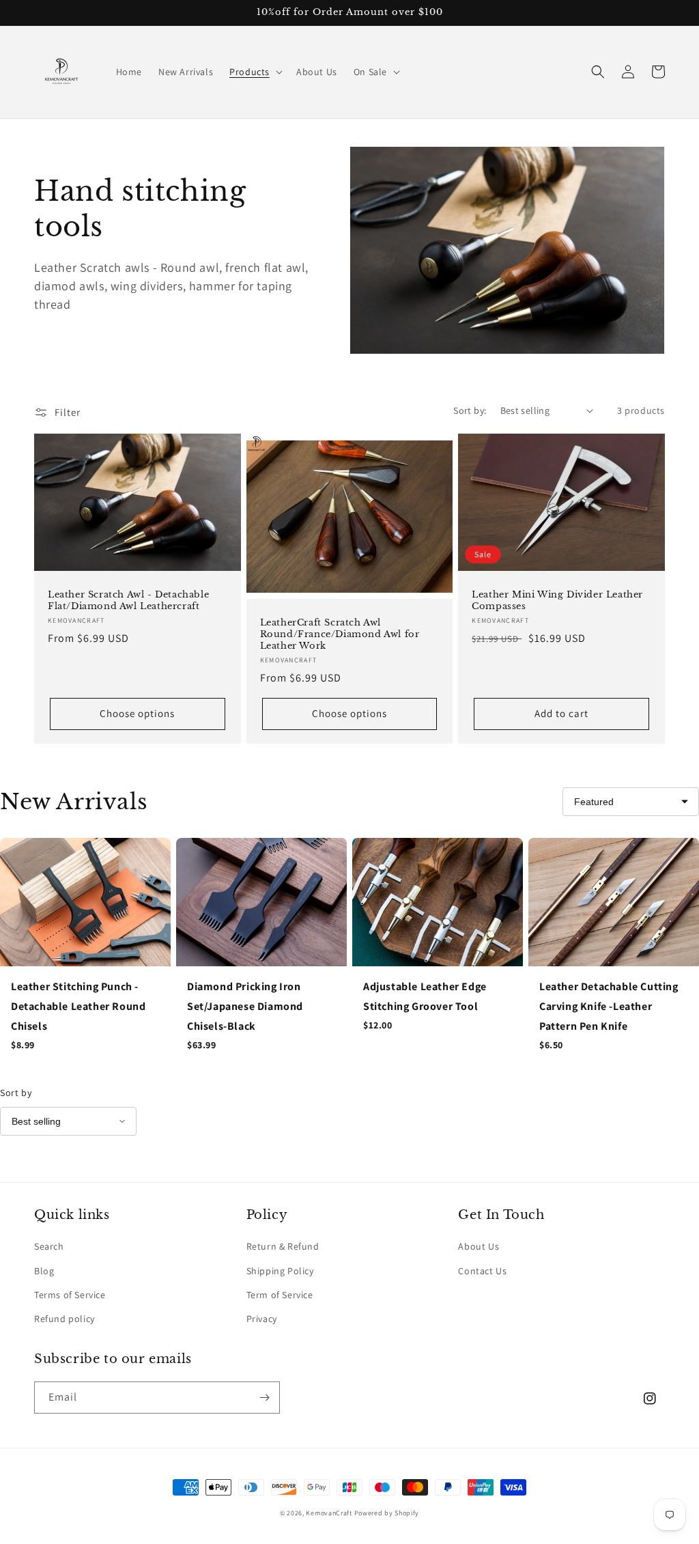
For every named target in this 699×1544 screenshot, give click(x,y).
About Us (478, 1246)
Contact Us (482, 1271)
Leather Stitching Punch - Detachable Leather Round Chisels (78, 1006)
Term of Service (279, 1295)
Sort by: (469, 410)
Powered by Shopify (387, 1512)
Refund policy (64, 1319)
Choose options (137, 713)
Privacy (261, 1319)
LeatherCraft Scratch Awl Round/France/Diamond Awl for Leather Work (340, 634)
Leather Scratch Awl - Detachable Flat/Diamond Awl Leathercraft (128, 600)
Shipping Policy (280, 1271)
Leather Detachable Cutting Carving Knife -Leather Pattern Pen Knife (609, 1006)
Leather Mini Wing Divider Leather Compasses (557, 600)
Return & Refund (282, 1246)
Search (49, 1246)
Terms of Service (70, 1295)
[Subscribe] (264, 1397)
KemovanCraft (329, 1512)
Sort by (15, 1092)
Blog (44, 1271)
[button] (254, 71)
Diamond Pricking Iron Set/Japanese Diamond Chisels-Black (245, 1006)
